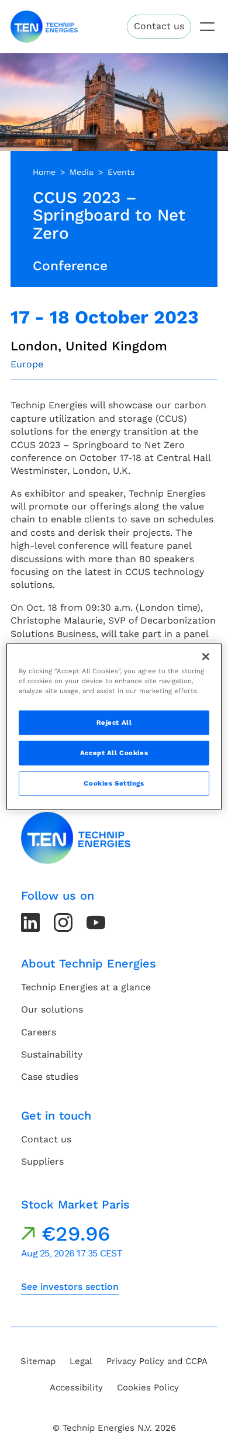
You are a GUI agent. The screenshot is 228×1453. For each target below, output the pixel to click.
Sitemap (38, 1361)
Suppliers (42, 1161)
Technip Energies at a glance (86, 987)
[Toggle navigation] (207, 26)
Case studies (49, 1076)
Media (82, 172)
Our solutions (52, 1009)
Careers (38, 1032)
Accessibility (76, 1387)
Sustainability (51, 1054)
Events (121, 172)
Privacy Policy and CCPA (157, 1361)
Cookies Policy (148, 1387)
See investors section (70, 1286)
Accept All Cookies (114, 753)
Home (44, 172)
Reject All (114, 722)
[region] (114, 727)
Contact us (159, 26)
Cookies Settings (114, 783)
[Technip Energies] (44, 27)
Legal (81, 1361)
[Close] (206, 657)
